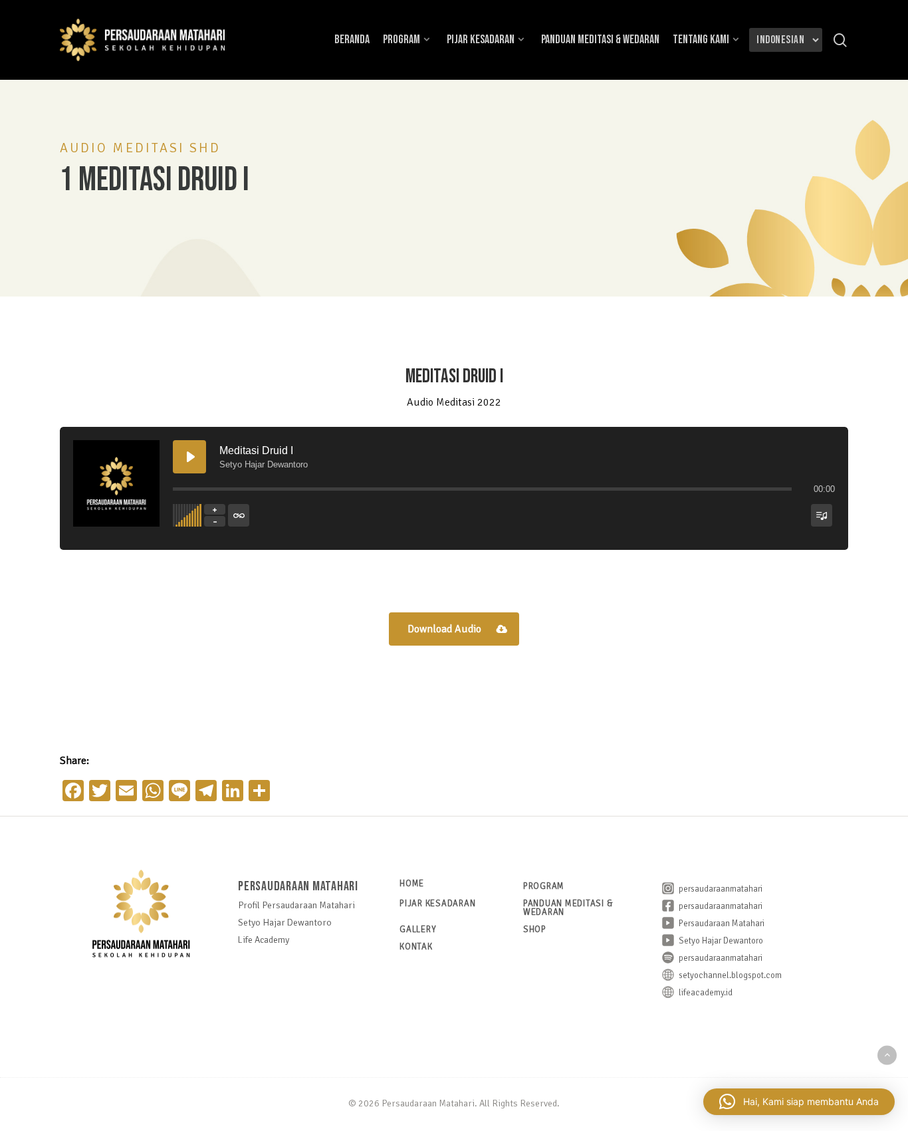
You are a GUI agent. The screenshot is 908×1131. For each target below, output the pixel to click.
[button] (454, 629)
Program (543, 886)
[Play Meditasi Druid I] (189, 456)
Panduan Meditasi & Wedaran (568, 908)
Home (411, 884)
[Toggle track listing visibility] (821, 515)
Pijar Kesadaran (437, 904)
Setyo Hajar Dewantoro (285, 922)
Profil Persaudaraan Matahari (296, 905)
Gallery (417, 930)
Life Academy (263, 939)
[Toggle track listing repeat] (238, 515)
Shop (534, 930)
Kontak (416, 947)
